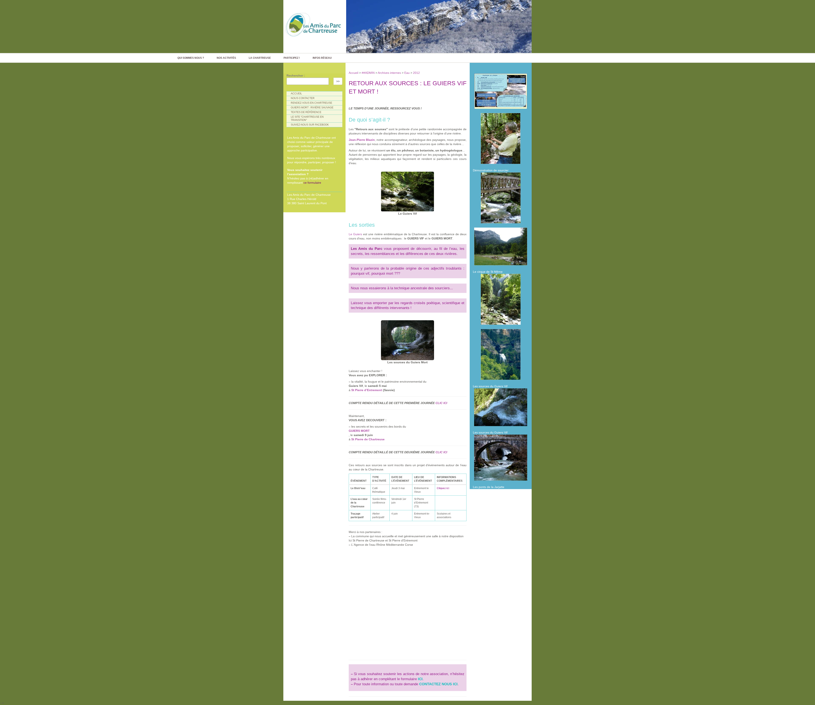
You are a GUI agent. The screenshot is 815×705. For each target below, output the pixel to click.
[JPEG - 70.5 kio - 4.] (501, 198)
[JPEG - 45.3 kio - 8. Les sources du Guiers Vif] (501, 355)
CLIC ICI (441, 403)
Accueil (354, 72)
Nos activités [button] (226, 57)
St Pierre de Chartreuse (368, 439)
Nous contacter (303, 98)
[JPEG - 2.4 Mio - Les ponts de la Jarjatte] (501, 459)
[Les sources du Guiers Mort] (408, 339)
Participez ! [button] (292, 57)
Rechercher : (296, 75)
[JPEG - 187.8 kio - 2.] (501, 92)
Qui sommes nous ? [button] (190, 57)
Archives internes (389, 72)
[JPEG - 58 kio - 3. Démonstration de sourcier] (501, 139)
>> (338, 81)
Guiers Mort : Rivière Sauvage (312, 107)
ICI (420, 679)
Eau (407, 72)
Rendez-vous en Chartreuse (311, 102)
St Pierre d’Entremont (366, 390)
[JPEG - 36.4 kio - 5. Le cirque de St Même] (501, 247)
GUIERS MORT (359, 430)
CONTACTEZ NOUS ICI (438, 684)
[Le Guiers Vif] (408, 190)
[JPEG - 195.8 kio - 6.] (501, 300)
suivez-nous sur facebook (310, 124)
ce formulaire (312, 182)
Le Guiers (355, 234)
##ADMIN (368, 72)
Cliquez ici (443, 488)
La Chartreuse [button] (260, 57)
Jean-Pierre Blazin (362, 139)
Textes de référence (306, 112)
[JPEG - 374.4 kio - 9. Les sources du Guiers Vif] (501, 408)
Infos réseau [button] (322, 57)
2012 (416, 72)
